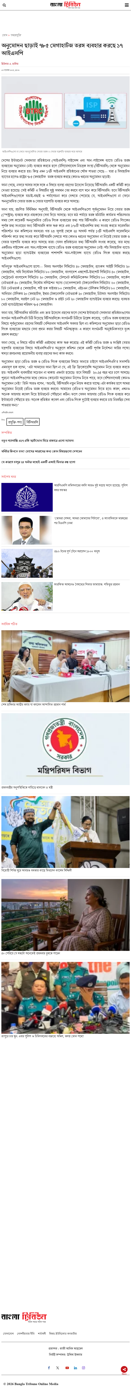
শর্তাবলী (42, 1333)
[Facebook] (49, 1367)
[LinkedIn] (75, 1367)
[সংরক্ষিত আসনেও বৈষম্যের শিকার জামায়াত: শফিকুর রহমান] (65, 597)
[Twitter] (57, 1367)
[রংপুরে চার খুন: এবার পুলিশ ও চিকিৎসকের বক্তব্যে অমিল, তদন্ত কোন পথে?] (65, 1001)
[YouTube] (67, 1367)
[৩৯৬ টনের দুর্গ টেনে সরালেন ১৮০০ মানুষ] (65, 564)
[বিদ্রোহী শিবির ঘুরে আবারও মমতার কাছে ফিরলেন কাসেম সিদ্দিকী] (65, 836)
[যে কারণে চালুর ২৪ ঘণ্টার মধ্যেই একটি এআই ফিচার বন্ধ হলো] (65, 464)
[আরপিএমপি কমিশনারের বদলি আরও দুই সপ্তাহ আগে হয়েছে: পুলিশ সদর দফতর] (65, 498)
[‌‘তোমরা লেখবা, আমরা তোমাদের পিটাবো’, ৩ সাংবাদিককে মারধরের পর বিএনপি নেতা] (65, 531)
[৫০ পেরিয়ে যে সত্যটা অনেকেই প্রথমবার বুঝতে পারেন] (65, 919)
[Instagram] (83, 1367)
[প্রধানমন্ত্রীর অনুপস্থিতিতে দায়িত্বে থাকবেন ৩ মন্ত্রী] (65, 753)
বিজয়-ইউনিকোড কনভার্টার (63, 1333)
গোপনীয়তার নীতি (25, 1333)
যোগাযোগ (8, 1333)
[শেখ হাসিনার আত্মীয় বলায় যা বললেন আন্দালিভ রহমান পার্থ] (65, 670)
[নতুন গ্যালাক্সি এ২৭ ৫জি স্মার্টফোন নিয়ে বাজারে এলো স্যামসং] (65, 443)
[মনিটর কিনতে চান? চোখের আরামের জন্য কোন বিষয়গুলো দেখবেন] (65, 454)
